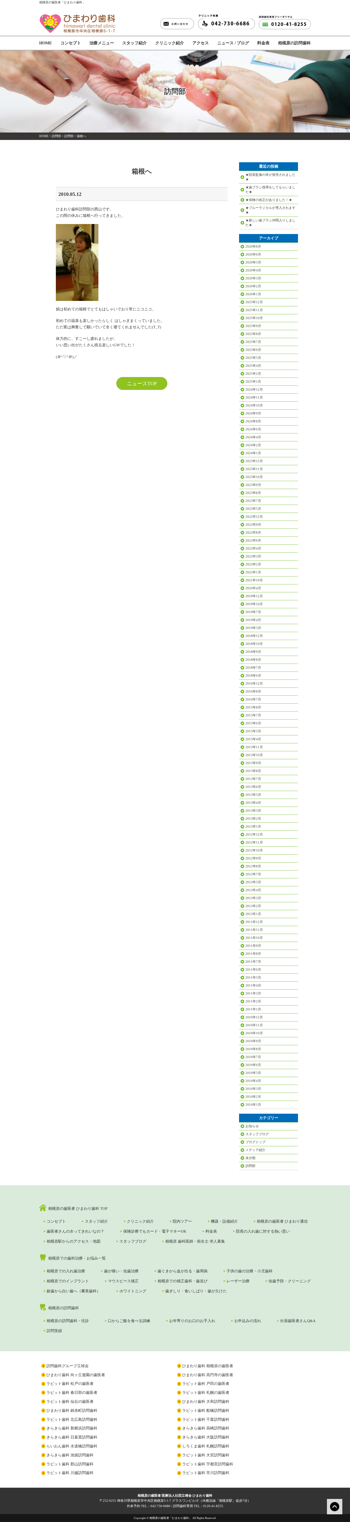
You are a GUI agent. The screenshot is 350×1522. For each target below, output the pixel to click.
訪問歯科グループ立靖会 (67, 1366)
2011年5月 (253, 977)
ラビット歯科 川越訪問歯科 (70, 1473)
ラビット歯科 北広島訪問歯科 (71, 1419)
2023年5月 (253, 509)
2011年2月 (253, 1001)
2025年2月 (253, 374)
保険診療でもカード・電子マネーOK (155, 1231)
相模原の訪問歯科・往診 (68, 1321)
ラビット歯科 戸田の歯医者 (205, 1384)
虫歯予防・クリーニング (290, 1281)
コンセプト (70, 43)
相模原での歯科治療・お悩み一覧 (77, 1258)
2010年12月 (254, 1017)
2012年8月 (253, 866)
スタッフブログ (257, 1134)
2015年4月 (253, 739)
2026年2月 (253, 286)
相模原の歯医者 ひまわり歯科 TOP (77, 1208)
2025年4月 (253, 366)
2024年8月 (253, 421)
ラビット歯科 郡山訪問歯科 (70, 1464)
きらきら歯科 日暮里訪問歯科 (71, 1437)
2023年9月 (253, 485)
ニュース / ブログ (233, 43)
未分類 (250, 1158)
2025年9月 (253, 326)
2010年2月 (253, 1097)
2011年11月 (254, 930)
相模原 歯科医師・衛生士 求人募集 (195, 1241)
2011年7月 (253, 961)
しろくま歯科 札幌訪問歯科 (205, 1446)
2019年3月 (253, 628)
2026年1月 (253, 294)
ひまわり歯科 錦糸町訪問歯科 (71, 1410)
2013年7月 (253, 779)
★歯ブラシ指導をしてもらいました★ (270, 189)
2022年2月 (253, 564)
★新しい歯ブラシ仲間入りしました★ (270, 222)
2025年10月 (254, 318)
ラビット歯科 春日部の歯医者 (71, 1393)
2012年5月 (253, 882)
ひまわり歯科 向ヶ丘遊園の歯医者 (75, 1375)
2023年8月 (253, 493)
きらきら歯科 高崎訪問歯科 (205, 1428)
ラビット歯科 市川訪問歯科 (205, 1473)
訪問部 (56, 136)
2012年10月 (254, 850)
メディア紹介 (255, 1150)
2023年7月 (253, 501)
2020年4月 (253, 588)
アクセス (200, 43)
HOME (45, 43)
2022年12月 (254, 517)
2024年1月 (253, 453)
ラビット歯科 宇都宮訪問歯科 (207, 1464)
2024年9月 (253, 413)
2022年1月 (253, 572)
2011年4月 (253, 985)
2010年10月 (254, 1033)
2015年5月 (253, 731)
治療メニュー (101, 43)
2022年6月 (253, 540)
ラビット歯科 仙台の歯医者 (70, 1401)
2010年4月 (253, 1081)
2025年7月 (253, 342)
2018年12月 (254, 636)
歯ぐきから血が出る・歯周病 (183, 1271)
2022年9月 (253, 524)
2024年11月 (254, 397)
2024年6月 (253, 429)
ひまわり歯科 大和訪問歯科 (205, 1401)
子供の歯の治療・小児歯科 (250, 1271)
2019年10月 (254, 604)
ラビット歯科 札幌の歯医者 (205, 1393)
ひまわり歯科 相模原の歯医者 (207, 1366)
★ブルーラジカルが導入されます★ (270, 210)
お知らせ (252, 1126)
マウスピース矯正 (123, 1281)
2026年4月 (253, 270)
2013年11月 (254, 747)
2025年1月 (253, 381)
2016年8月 (253, 691)
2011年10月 (254, 938)
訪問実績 (54, 1331)
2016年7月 (253, 699)
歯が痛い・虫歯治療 (121, 1271)
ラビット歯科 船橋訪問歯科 (205, 1410)
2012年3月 (253, 898)
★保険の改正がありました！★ (268, 200)
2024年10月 (254, 405)
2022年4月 (253, 548)
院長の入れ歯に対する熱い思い (263, 1231)
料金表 (263, 43)
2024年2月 (253, 445)
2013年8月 (253, 771)
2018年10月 (254, 644)
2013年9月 (253, 763)
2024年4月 (253, 437)
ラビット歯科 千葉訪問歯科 (205, 1419)
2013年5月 (253, 795)
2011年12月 (254, 922)
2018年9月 (253, 652)
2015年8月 (253, 707)
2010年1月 (253, 1105)
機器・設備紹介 (224, 1221)
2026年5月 (253, 262)
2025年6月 (253, 350)
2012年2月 (253, 906)
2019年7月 (253, 612)
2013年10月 (254, 755)
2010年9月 (253, 1041)
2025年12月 (254, 302)
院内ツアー (182, 1221)
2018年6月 (253, 675)
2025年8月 (253, 334)
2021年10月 (254, 580)
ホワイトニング (132, 1291)
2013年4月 (253, 803)
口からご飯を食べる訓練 (129, 1321)
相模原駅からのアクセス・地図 (73, 1241)
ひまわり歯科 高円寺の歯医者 (207, 1375)
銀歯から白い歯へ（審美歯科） (73, 1291)
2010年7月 (253, 1057)
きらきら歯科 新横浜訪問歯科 (71, 1428)
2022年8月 (253, 532)
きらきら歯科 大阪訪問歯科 (205, 1437)
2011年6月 (253, 969)
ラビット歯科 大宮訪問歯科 (205, 1455)
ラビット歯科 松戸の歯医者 (70, 1384)
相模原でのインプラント (68, 1281)
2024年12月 (254, 389)
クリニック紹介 (169, 43)
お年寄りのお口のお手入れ (192, 1321)
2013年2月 (253, 818)
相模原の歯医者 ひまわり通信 (282, 1221)
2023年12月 (254, 461)
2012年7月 (253, 874)
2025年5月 (253, 358)
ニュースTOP (142, 383)
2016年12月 (254, 683)
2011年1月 (253, 1009)
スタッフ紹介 (134, 43)
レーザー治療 (238, 1281)
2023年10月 (254, 477)
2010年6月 (253, 1065)
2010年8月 (253, 1049)
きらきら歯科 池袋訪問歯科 (70, 1455)
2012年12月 (254, 834)
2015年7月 (253, 715)
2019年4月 (253, 620)
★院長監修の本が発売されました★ (270, 177)
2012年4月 (253, 890)
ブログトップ (255, 1142)
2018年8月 (253, 660)
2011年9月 (253, 946)
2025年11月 (254, 310)
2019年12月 (254, 596)
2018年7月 (253, 667)
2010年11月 (254, 1025)
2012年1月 (253, 914)
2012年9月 (253, 858)
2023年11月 (254, 469)
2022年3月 (253, 556)
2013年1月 (253, 826)
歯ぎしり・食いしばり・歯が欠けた (196, 1291)
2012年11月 (254, 842)
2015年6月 (253, 723)
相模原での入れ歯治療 (66, 1271)
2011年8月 (253, 954)
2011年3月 (253, 993)
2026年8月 (253, 246)
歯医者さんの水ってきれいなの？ (75, 1231)
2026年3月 (253, 278)
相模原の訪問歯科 (294, 43)
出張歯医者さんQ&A (298, 1321)
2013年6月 (253, 787)
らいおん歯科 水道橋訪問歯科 (71, 1446)
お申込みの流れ (247, 1321)
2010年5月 (253, 1073)
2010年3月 (253, 1089)
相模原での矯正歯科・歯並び (183, 1281)
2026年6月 (253, 254)
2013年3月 (253, 811)
